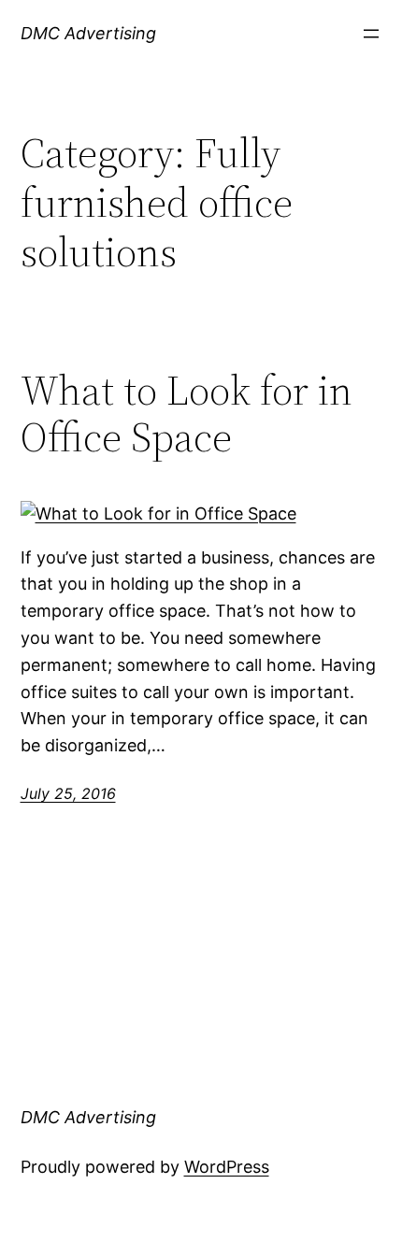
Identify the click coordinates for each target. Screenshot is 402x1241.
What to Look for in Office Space (186, 414)
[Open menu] (371, 33)
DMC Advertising (88, 33)
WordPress (226, 1167)
